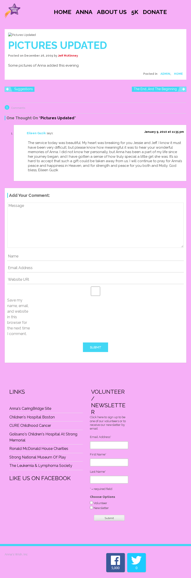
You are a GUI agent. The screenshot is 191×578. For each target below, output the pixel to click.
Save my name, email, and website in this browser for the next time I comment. (18, 317)
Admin (165, 73)
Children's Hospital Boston (32, 417)
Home (62, 11)
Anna (84, 11)
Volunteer (100, 503)
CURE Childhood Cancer (30, 425)
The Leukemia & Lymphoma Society (40, 465)
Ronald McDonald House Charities (38, 448)
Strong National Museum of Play (37, 457)
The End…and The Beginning (155, 89)
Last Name (98, 471)
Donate (155, 11)
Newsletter (101, 508)
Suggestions (23, 89)
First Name (98, 454)
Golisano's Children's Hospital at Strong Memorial (43, 437)
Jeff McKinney (68, 55)
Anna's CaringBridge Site (30, 408)
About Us (112, 11)
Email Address (100, 437)
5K (134, 11)
